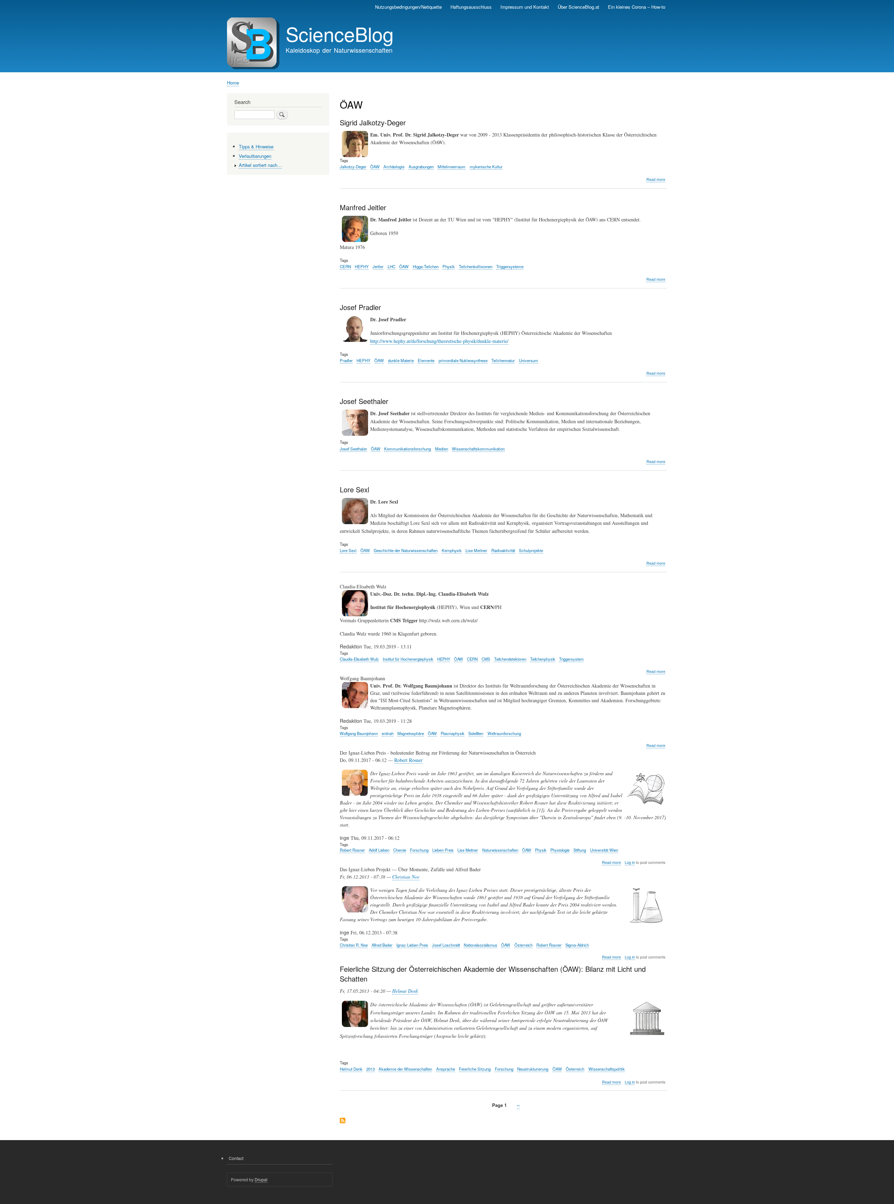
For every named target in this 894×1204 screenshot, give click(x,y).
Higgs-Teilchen (426, 266)
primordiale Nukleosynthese (463, 360)
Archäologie (393, 166)
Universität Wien (604, 850)
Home (233, 82)
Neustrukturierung (532, 1069)
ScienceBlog (340, 33)
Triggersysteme (509, 266)
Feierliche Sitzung (475, 1069)
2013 (370, 1069)
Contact (236, 1158)
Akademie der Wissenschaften (405, 1069)
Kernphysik (452, 550)
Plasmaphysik (452, 733)
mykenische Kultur (486, 166)
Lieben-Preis (443, 850)
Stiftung (579, 850)
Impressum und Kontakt (524, 6)
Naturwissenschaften (500, 850)
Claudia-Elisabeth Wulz (359, 659)
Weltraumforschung (504, 733)
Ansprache (445, 1069)
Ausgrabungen (421, 166)
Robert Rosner (408, 760)
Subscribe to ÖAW (342, 1121)
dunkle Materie (401, 360)
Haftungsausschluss (471, 6)
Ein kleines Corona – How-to (636, 6)
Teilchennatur (503, 360)
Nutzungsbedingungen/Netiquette (408, 6)
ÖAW (375, 166)
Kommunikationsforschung (407, 449)
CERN (345, 266)
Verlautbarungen (255, 156)
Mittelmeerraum (452, 166)
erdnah (388, 733)
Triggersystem (571, 659)
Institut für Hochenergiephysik (408, 659)
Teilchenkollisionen (475, 266)
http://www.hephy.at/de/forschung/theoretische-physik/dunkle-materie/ (439, 341)
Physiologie (560, 850)
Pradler (346, 360)
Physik (448, 266)
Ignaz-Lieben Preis (412, 945)
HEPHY (362, 266)
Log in (630, 862)
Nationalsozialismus (480, 945)
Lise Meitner (476, 550)
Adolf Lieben (379, 850)
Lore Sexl (348, 550)
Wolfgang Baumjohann (359, 733)
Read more (655, 179)
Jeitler (378, 266)
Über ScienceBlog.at (578, 6)
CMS (486, 659)
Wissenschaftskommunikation (478, 449)
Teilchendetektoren (510, 659)
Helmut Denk (405, 991)
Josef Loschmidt (446, 945)
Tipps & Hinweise (256, 146)
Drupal (261, 1179)
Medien (441, 449)
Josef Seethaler (353, 449)
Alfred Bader (382, 945)
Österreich (523, 945)
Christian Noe (405, 876)
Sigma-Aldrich (577, 945)
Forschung (419, 850)
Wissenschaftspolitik (606, 1069)
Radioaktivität (503, 550)
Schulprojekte (531, 550)
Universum (528, 360)
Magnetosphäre (410, 733)
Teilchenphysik (542, 659)
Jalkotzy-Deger (353, 166)
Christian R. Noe (354, 945)
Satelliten (475, 733)
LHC (391, 266)
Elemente (426, 360)
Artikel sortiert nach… (260, 165)
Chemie (399, 850)
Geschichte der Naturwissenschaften (406, 550)
